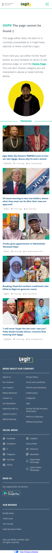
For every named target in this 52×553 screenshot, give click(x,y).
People (6, 209)
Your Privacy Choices (29, 551)
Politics (6, 251)
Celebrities (7, 163)
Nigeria (6, 294)
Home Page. (39, 63)
